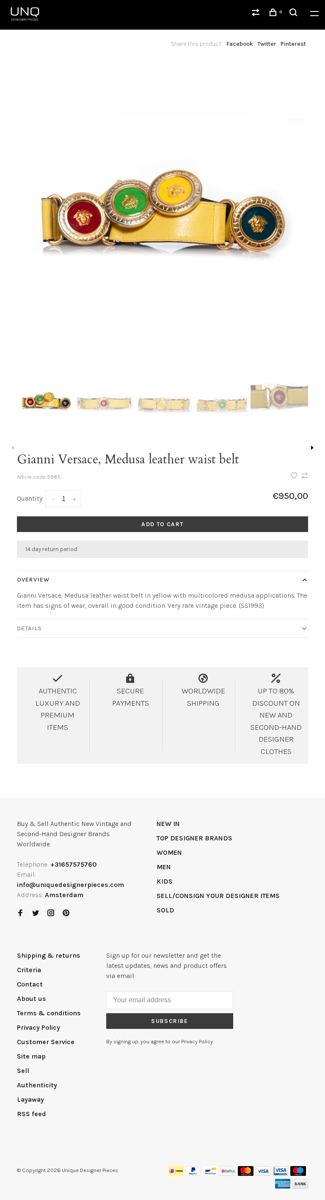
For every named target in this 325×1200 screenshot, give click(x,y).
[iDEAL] (176, 1174)
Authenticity (37, 1085)
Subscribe (169, 1021)
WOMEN (169, 852)
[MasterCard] (245, 1174)
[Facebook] (20, 913)
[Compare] (257, 13)
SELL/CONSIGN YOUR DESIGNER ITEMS (218, 896)
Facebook (239, 43)
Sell (23, 1071)
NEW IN (168, 824)
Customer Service (45, 1042)
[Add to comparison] (304, 476)
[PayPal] (193, 1174)
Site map (31, 1056)
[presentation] (46, 400)
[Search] (294, 13)
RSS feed (31, 1114)
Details (29, 628)
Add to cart (162, 524)
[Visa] (263, 1174)
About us (31, 999)
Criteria (29, 970)
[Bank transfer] (300, 1186)
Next (312, 447)
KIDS (165, 881)
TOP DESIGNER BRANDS (194, 838)
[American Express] (283, 1186)
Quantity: (30, 498)
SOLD (165, 910)
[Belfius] (228, 1174)
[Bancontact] (210, 1174)
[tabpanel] (162, 209)
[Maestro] (298, 1174)
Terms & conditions (49, 1013)
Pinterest (293, 43)
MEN (164, 867)
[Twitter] (35, 913)
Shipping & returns (48, 955)
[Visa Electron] (280, 1174)
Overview (33, 579)
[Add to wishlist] (295, 476)
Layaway (30, 1099)
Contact (30, 984)
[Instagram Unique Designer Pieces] (50, 913)
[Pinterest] (66, 913)
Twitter (266, 43)
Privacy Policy (38, 1027)
